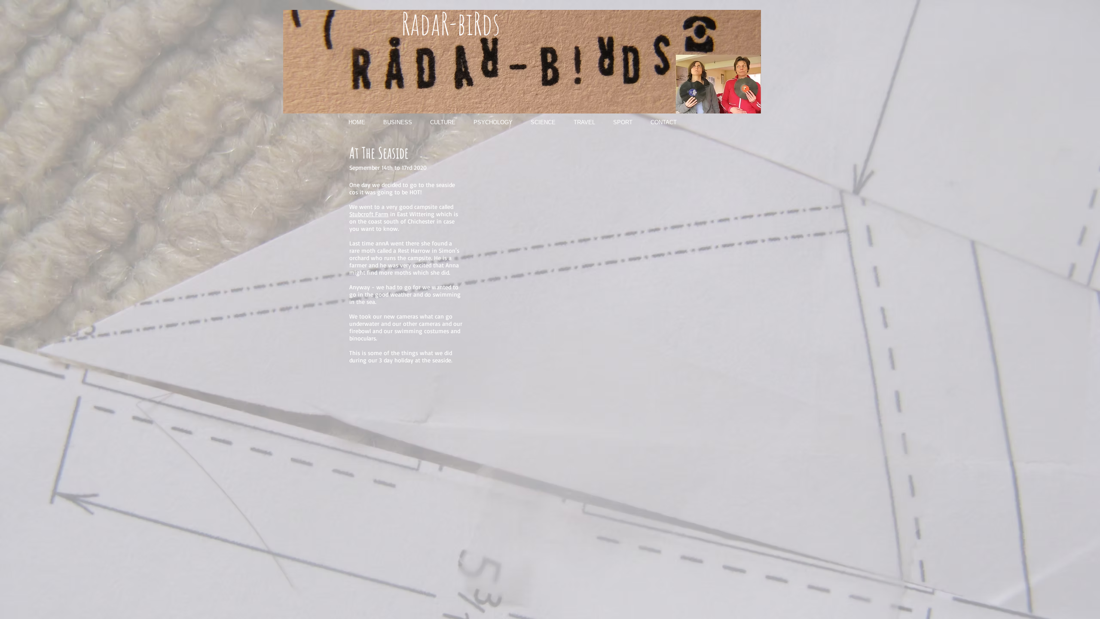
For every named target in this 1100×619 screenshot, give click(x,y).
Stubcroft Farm (368, 214)
